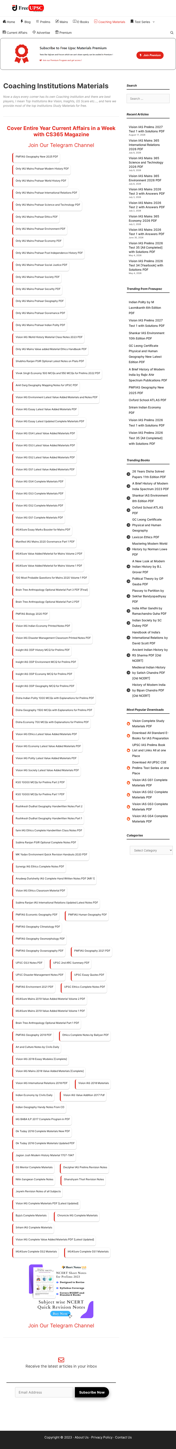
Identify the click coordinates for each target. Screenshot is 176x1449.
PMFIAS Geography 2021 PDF (92, 950)
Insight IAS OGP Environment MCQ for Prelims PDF (46, 661)
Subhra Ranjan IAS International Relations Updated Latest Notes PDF (57, 902)
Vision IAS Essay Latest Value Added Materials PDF (46, 409)
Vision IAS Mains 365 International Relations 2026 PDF (144, 145)
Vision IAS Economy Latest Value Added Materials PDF (48, 746)
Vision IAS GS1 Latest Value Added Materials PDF (45, 469)
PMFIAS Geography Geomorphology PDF (40, 938)
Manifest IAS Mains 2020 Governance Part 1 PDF (45, 541)
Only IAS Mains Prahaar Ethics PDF (37, 216)
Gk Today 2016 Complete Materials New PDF (43, 1131)
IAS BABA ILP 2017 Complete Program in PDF (43, 1119)
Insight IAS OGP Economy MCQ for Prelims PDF (44, 674)
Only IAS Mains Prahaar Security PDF (38, 288)
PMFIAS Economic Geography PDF (37, 914)
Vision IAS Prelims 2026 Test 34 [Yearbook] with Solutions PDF (146, 265)
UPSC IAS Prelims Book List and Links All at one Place (149, 750)
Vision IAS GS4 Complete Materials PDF (40, 481)
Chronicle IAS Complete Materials (77, 1215)
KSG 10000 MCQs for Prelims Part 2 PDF (40, 782)
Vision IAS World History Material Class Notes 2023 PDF (49, 337)
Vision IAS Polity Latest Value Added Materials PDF (46, 758)
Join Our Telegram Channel (61, 145)
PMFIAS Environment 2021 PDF (34, 986)
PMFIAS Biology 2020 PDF (32, 613)
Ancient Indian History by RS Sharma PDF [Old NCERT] (150, 655)
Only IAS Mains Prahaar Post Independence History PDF (49, 252)
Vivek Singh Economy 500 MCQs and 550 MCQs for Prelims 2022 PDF (58, 373)
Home (10, 22)
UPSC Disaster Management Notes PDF (40, 974)
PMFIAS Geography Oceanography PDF (40, 950)
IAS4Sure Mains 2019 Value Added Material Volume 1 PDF (50, 1010)
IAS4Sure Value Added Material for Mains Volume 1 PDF (49, 565)
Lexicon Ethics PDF (145, 537)
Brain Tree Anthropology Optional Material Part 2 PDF (47, 601)
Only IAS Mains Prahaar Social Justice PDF (41, 264)
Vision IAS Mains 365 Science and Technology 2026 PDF (146, 162)
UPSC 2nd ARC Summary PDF (71, 962)
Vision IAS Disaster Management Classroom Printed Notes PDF (53, 637)
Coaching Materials (111, 22)
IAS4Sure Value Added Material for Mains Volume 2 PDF (49, 553)
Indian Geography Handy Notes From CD (40, 1107)
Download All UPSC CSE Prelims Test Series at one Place (150, 767)
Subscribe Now (92, 1392)
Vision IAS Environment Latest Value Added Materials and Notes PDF (57, 397)
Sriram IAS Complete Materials (34, 1227)
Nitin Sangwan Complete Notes (34, 1179)
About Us (82, 1437)
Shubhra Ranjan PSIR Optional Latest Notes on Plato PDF (50, 361)
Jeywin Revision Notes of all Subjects (38, 1191)
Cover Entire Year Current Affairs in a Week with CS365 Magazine (61, 131)
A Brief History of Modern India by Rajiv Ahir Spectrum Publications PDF (148, 374)
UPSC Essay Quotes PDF (89, 974)
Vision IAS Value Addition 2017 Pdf (84, 1095)
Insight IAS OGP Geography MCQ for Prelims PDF (45, 686)
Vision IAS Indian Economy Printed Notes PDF (43, 625)
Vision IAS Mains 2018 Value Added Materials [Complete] (50, 1071)
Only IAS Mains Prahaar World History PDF (41, 180)
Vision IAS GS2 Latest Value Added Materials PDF (45, 457)
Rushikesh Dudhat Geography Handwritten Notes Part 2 (49, 806)
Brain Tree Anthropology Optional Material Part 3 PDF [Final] (52, 589)
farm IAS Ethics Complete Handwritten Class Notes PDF (49, 830)
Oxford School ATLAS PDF (147, 400)
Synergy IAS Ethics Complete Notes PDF (40, 866)
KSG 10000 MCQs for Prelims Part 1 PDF (40, 794)
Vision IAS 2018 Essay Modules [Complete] (41, 1059)
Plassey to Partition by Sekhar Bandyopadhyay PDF (149, 596)
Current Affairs (16, 32)
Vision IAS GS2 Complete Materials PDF (39, 505)
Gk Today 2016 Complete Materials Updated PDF (45, 1143)
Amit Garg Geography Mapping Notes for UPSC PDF (47, 385)
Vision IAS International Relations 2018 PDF (42, 1083)
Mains (63, 22)
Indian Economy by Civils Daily (34, 1095)
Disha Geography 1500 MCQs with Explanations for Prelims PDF (54, 710)
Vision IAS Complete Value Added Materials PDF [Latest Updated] (55, 1239)
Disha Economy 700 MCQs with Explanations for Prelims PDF (52, 722)
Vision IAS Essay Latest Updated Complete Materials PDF (50, 421)
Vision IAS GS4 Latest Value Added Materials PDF (45, 433)
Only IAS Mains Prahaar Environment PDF (40, 228)
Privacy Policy (101, 1437)
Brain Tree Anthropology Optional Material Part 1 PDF (47, 1022)
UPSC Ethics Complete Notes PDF (84, 986)
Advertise (43, 32)
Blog (27, 22)
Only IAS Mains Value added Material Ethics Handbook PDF (51, 349)
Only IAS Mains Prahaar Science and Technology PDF (48, 204)
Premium (65, 32)
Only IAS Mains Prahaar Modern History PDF (42, 168)
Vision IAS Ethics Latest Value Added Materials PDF (46, 734)
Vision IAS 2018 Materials (93, 1083)
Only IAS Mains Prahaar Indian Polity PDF (40, 325)
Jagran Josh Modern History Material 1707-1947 (45, 1155)
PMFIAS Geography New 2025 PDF (37, 156)
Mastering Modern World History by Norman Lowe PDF (149, 549)
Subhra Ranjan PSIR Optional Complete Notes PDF (46, 842)
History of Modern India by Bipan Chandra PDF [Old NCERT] (148, 690)
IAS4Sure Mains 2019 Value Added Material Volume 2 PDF (50, 998)
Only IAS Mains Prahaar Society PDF (38, 276)
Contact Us (123, 1437)
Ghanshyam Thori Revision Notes (84, 1179)
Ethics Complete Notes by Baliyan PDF (85, 1034)
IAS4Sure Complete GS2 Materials (36, 1251)
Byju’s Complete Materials (31, 1215)
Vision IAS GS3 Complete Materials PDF (40, 493)
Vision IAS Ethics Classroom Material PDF (40, 890)
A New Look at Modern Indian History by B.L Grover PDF (148, 566)
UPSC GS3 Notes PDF (29, 962)
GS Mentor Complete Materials (34, 1167)
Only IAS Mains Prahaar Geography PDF (40, 301)
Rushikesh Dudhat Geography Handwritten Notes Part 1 (49, 818)
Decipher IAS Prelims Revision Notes (85, 1167)
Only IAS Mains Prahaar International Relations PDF (46, 192)
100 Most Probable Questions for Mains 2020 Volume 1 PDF (51, 577)
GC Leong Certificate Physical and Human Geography (147, 525)
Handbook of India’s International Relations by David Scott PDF (150, 637)
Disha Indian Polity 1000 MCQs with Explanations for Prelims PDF (55, 698)
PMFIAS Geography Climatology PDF (38, 926)
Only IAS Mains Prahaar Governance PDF (40, 313)
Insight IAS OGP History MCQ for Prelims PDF (43, 649)
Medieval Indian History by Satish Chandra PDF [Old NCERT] (148, 672)
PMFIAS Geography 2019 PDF (34, 1034)
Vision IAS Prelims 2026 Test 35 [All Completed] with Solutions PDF (146, 247)
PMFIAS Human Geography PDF (87, 914)
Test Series (142, 22)
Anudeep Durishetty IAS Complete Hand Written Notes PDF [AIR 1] (55, 878)
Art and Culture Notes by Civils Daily (37, 1047)
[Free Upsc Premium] (88, 54)
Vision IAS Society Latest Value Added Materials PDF (47, 770)
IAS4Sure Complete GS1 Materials (88, 1251)
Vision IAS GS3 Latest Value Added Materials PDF (45, 445)
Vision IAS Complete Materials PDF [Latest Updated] (47, 1203)
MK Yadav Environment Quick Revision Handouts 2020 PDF (51, 854)
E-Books (82, 22)
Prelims (44, 22)
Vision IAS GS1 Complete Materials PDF (39, 517)
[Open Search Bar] (172, 32)
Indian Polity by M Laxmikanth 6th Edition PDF (145, 307)
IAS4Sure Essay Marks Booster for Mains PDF (43, 529)
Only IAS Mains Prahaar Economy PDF (39, 240)
